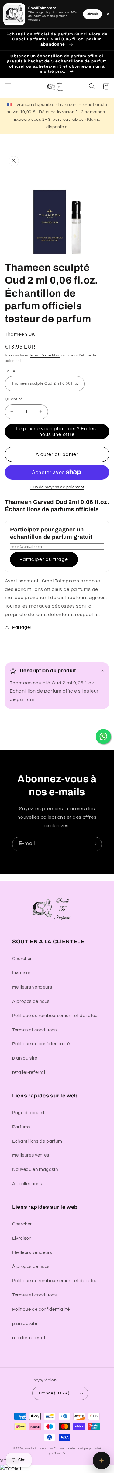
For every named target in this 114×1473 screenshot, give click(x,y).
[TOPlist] (10, 1468)
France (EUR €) (54, 1393)
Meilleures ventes (30, 1155)
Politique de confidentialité (41, 1044)
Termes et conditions (34, 1030)
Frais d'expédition (45, 355)
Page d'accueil (28, 1113)
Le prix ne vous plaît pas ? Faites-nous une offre (57, 431)
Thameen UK (20, 334)
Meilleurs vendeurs (32, 987)
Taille (10, 371)
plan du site (24, 1058)
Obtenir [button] (92, 13)
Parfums (21, 1127)
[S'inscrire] (95, 844)
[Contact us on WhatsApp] (103, 736)
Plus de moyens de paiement (57, 487)
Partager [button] (22, 627)
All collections (27, 1183)
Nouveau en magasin (35, 1169)
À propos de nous (31, 1001)
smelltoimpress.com (39, 1448)
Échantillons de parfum (37, 1141)
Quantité (14, 399)
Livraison (22, 973)
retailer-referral (28, 1072)
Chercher (22, 958)
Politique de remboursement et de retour (55, 1015)
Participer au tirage (43, 559)
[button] (8, 86)
